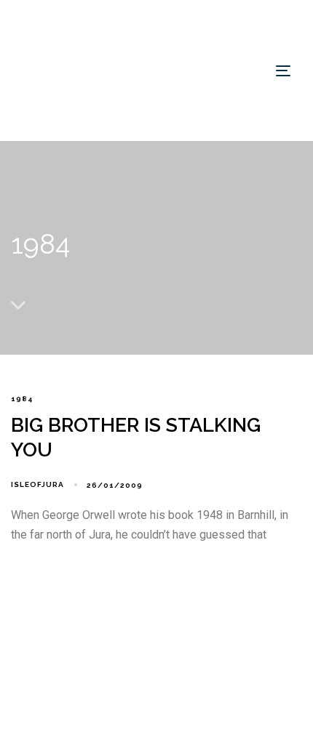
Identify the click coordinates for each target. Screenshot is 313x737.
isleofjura (37, 484)
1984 (22, 399)
